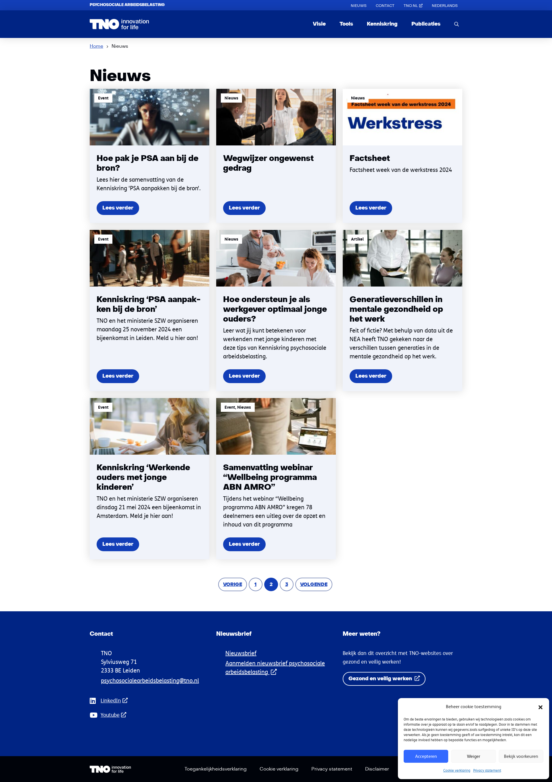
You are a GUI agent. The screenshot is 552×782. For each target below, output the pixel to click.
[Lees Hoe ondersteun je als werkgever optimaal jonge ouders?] (276, 310)
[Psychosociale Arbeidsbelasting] (119, 24)
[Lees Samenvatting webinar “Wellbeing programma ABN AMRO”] (276, 478)
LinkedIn (111, 700)
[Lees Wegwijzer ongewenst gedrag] (276, 156)
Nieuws (359, 5)
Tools (346, 24)
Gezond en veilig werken (380, 678)
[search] (456, 24)
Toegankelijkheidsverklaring (216, 769)
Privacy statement (487, 770)
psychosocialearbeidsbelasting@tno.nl (150, 680)
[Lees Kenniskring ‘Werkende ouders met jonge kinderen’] (149, 478)
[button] (540, 707)
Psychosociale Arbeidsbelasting (127, 5)
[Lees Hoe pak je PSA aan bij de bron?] (149, 156)
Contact (385, 5)
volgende (316, 584)
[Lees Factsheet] (402, 156)
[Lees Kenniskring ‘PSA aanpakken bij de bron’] (149, 310)
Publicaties (425, 24)
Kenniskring (382, 24)
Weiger (473, 756)
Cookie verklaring (456, 770)
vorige (234, 584)
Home (96, 46)
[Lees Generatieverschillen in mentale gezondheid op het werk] (402, 310)
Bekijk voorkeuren (521, 756)
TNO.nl (411, 5)
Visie (319, 24)
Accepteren (426, 756)
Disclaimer (377, 769)
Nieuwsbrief (240, 653)
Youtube (110, 714)
